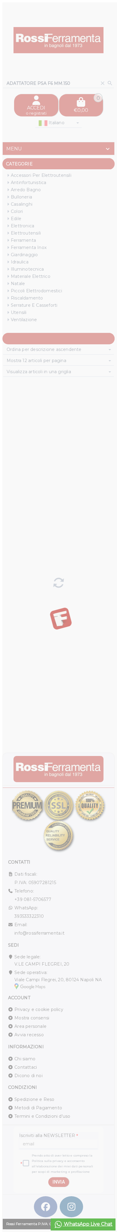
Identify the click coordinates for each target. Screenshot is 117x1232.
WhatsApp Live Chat (87, 1224)
